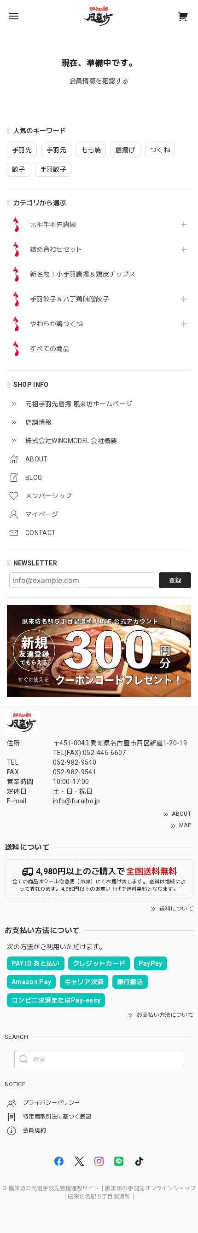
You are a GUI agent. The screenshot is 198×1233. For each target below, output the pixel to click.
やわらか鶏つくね (56, 324)
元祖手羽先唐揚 (53, 224)
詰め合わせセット (56, 249)
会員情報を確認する (99, 81)
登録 (175, 580)
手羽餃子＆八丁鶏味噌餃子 (69, 299)
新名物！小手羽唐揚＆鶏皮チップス (82, 274)
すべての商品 (50, 348)
